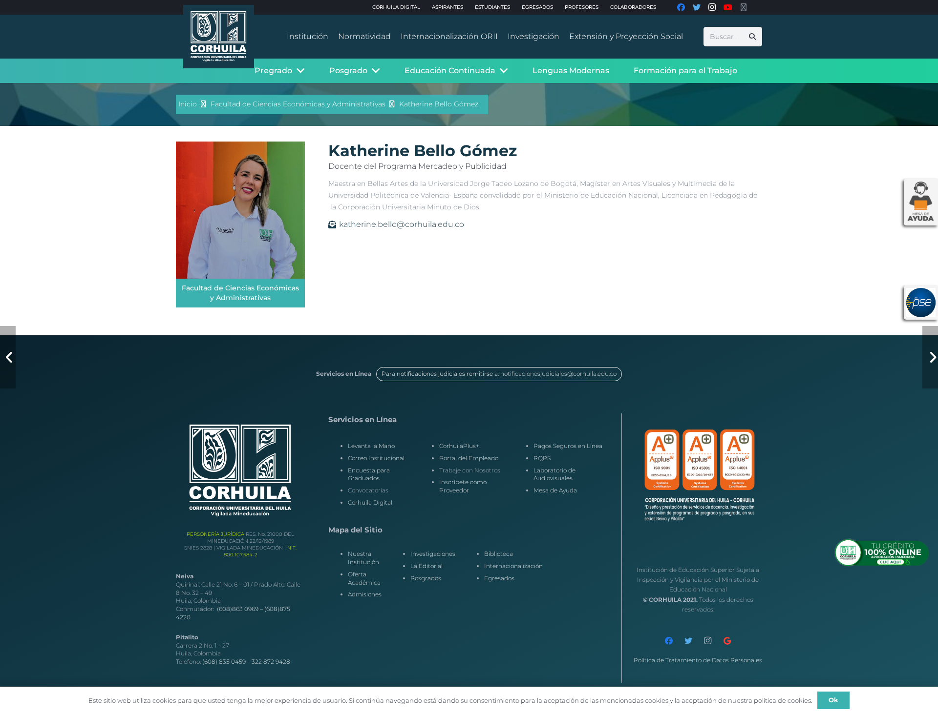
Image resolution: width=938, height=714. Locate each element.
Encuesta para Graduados (369, 474)
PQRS (542, 458)
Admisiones (365, 594)
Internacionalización (513, 566)
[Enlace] (218, 36)
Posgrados (425, 578)
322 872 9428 (271, 661)
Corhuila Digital (370, 502)
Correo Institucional (376, 458)
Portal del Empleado (468, 458)
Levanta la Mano (371, 445)
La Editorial (426, 566)
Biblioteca (498, 553)
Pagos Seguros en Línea (567, 445)
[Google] (727, 641)
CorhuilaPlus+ (459, 445)
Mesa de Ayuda (555, 490)
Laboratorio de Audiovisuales (554, 474)
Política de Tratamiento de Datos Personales (698, 660)
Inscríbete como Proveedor (463, 486)
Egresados (499, 578)
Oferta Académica (364, 578)
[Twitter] (688, 641)
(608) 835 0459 (224, 661)
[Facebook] (669, 641)
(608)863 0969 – (240, 608)
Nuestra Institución (363, 558)
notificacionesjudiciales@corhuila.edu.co (558, 373)
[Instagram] (708, 641)
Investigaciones (432, 553)
